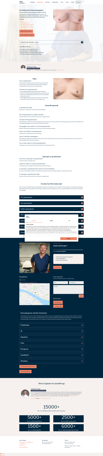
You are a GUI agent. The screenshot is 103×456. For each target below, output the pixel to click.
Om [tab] (69, 220)
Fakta (21, 21)
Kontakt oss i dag (58, 306)
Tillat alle (68, 238)
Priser (62, 2)
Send (81, 295)
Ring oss (3, 455)
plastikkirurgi (33, 70)
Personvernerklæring (23, 447)
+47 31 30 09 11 (22, 443)
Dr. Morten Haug (57, 249)
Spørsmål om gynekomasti (27, 24)
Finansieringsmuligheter (25, 371)
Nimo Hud (47, 2)
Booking (3, 453)
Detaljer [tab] (51, 220)
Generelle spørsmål (25, 22)
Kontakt (72, 2)
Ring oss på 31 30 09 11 (26, 31)
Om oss (67, 2)
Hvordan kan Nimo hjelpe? (27, 26)
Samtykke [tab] (34, 220)
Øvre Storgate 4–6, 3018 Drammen (29, 282)
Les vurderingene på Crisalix (45, 398)
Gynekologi (32, 2)
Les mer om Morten (60, 70)
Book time (78, 2)
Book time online (58, 302)
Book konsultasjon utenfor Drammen (28, 366)
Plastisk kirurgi (40, 2)
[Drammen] (34, 304)
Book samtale (57, 267)
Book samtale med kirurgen (27, 35)
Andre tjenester (55, 2)
